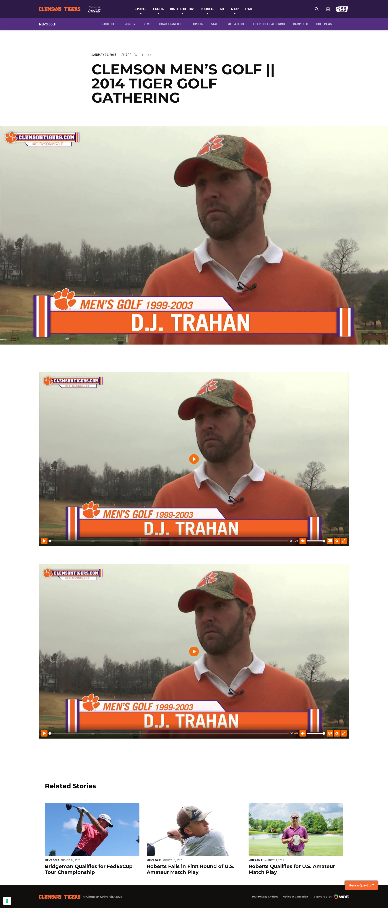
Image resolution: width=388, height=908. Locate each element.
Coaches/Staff (170, 24)
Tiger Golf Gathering (270, 24)
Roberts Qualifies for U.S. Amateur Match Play (292, 869)
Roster (129, 24)
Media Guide (236, 24)
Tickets (158, 9)
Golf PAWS (325, 24)
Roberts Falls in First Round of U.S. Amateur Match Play (190, 869)
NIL (222, 9)
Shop (235, 9)
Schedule (328, 9)
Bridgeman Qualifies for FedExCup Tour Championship (89, 869)
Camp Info (302, 24)
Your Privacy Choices (265, 896)
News (147, 24)
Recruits (207, 9)
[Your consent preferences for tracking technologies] (7, 901)
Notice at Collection (295, 896)
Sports (140, 9)
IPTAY (249, 9)
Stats (215, 24)
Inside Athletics (182, 9)
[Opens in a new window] (342, 9)
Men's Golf (52, 860)
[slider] (168, 541)
